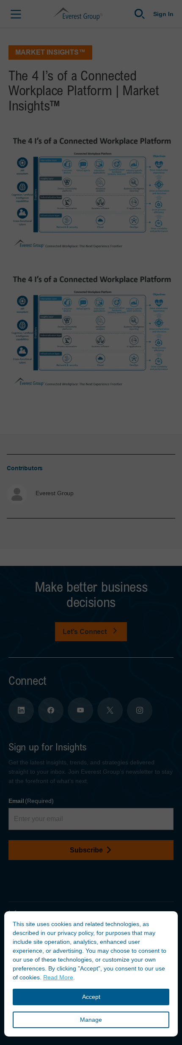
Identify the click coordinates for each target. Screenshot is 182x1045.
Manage (91, 1019)
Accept (91, 996)
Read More (58, 977)
